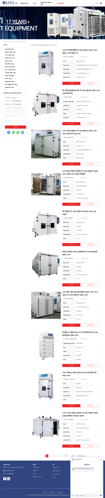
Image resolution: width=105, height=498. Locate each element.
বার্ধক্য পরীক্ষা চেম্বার (9, 64)
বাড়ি (4, 41)
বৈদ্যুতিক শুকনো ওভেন (10, 58)
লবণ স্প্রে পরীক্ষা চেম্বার (10, 70)
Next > (66, 456)
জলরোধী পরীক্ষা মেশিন (9, 81)
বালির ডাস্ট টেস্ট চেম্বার (10, 67)
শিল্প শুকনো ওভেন (8, 61)
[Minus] (101, 459)
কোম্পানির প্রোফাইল (36, 467)
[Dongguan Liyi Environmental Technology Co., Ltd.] (8, 3)
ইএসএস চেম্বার (8, 78)
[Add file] (72, 495)
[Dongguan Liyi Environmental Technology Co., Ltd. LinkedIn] (8, 478)
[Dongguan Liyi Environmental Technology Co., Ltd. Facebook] (4, 478)
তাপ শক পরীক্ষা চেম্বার (9, 55)
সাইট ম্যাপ (45, 492)
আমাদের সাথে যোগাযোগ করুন (37, 476)
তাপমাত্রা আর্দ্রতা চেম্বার (10, 73)
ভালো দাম (71, 83)
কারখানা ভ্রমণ (35, 470)
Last (73, 456)
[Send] (101, 495)
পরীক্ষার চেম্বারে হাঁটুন (9, 75)
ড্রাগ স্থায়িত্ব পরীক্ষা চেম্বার (11, 84)
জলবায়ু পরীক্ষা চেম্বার (9, 49)
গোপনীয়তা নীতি (59, 492)
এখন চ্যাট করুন (90, 83)
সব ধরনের (54, 477)
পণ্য (7, 41)
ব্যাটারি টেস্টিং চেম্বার (9, 87)
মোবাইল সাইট (52, 492)
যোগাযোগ (16, 127)
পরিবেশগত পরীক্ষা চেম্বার (10, 52)
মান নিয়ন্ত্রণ (34, 473)
